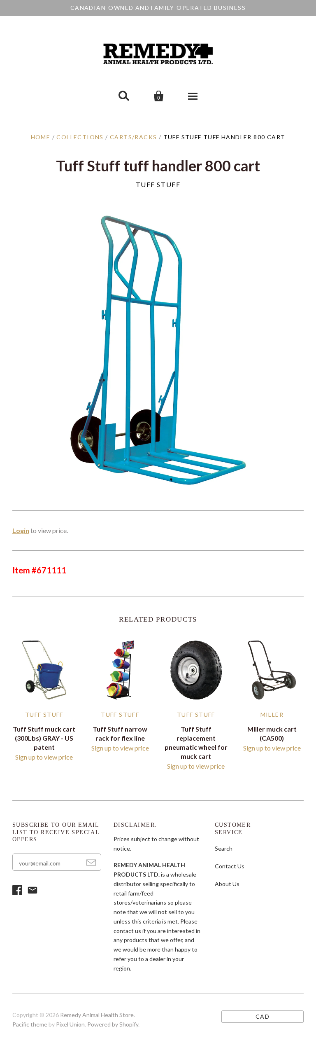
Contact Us (229, 866)
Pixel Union (70, 1024)
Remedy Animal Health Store (97, 1014)
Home (41, 136)
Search (223, 848)
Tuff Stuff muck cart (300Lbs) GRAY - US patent (44, 738)
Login (20, 530)
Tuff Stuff (158, 184)
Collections (79, 136)
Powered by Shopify (112, 1024)
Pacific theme (29, 1024)
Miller (271, 714)
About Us (227, 883)
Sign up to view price (44, 757)
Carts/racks (133, 136)
